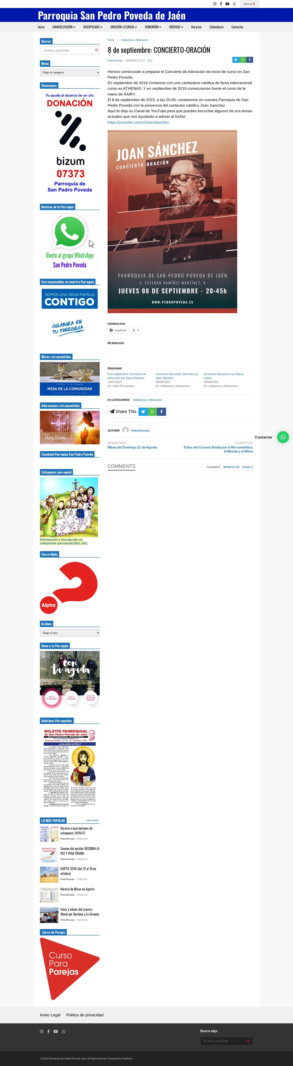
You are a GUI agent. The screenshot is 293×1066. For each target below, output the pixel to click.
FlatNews (127, 1058)
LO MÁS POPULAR (53, 820)
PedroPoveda (115, 60)
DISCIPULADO (91, 27)
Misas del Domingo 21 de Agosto (132, 447)
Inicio (41, 27)
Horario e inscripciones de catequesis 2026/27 (76, 830)
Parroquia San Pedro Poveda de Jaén (112, 15)
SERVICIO (175, 27)
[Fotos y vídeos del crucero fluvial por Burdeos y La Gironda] (49, 915)
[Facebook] (221, 4)
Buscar (248, 4)
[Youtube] (227, 4)
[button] (283, 437)
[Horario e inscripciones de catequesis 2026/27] (49, 834)
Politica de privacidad (84, 1015)
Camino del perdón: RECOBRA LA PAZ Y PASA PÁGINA (79, 851)
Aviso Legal (50, 1015)
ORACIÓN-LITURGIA (122, 27)
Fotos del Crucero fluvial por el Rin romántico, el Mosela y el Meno (218, 449)
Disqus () (247, 467)
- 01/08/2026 (81, 895)
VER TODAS (92, 820)
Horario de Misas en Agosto (77, 889)
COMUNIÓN (152, 27)
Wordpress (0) (231, 467)
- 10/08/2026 (81, 920)
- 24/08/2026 (81, 839)
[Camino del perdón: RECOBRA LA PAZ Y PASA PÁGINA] (49, 854)
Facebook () (214, 467)
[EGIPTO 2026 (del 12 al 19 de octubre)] (49, 875)
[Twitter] (235, 60)
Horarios (196, 27)
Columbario (216, 27)
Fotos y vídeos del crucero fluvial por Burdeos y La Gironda (79, 912)
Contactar (237, 27)
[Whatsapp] (234, 4)
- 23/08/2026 (81, 859)
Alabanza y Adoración (147, 399)
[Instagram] (214, 4)
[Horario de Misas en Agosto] (49, 895)
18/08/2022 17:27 (135, 60)
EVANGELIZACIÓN (62, 27)
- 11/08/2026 (81, 879)
